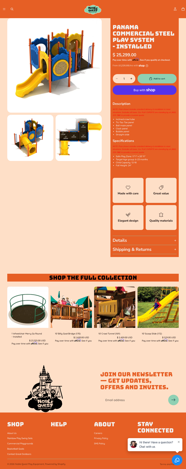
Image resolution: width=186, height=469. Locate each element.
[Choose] (173, 322)
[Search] (12, 9)
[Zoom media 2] (30, 138)
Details (120, 240)
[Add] (43, 322)
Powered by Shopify (55, 464)
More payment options (144, 98)
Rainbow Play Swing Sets (20, 438)
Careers (98, 433)
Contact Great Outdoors (19, 453)
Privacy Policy (101, 438)
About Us (12, 433)
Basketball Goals (15, 448)
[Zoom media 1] (54, 65)
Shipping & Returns (132, 249)
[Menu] (4, 9)
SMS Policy (99, 443)
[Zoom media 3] (79, 138)
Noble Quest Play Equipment (29, 464)
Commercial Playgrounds (20, 443)
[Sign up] (173, 400)
